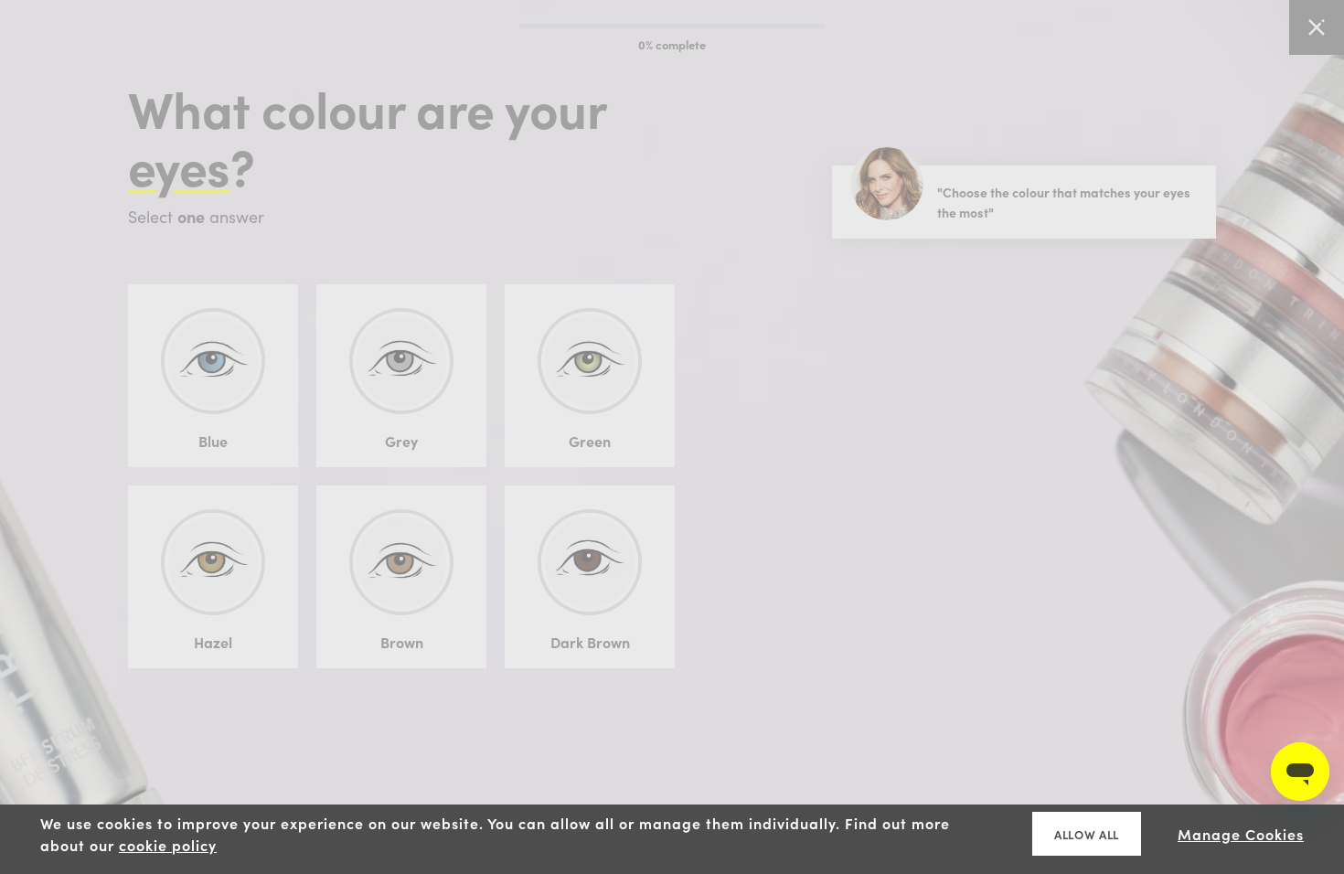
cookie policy (168, 845)
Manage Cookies (1241, 834)
